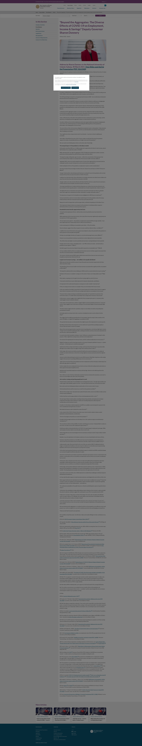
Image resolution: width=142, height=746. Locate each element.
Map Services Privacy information (71, 84)
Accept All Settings (75, 87)
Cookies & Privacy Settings (65, 87)
